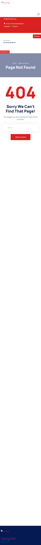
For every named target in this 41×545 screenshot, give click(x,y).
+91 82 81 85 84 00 (9, 43)
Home (14, 63)
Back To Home (20, 137)
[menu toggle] (38, 14)
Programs (7, 26)
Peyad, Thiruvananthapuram (15, 24)
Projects (15, 26)
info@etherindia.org (10, 19)
